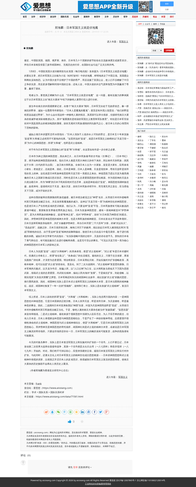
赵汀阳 (140, 159)
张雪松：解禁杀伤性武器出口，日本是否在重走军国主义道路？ (165, 92)
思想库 (135, 16)
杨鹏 (152, 166)
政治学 (53, 16)
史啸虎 (153, 177)
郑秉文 (140, 203)
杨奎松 (153, 162)
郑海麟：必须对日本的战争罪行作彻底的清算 (157, 71)
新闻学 (87, 16)
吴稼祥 (165, 192)
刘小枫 (153, 181)
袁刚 (152, 196)
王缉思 (140, 170)
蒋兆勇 (165, 185)
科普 (163, 16)
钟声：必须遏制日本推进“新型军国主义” (155, 116)
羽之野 (165, 203)
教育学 (97, 16)
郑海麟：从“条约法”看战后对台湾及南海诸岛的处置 (160, 63)
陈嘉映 (165, 144)
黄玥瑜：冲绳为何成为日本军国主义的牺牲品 (157, 100)
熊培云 (165, 177)
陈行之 (153, 136)
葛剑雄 (140, 192)
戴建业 (153, 159)
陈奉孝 (153, 170)
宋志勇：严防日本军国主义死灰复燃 (153, 124)
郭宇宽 (153, 151)
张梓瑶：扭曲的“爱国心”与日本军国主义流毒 (157, 96)
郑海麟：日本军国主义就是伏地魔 (152, 75)
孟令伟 (165, 181)
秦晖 (139, 136)
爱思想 (43, 7)
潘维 (164, 200)
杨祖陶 (140, 155)
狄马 (164, 174)
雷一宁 (140, 185)
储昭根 (153, 192)
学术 (34, 392)
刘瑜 (164, 188)
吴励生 (140, 200)
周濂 (139, 166)
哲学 (126, 16)
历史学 (116, 16)
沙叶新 (153, 188)
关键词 (145, 16)
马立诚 (165, 151)
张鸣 (139, 162)
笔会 (155, 16)
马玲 (139, 174)
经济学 (43, 16)
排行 (172, 16)
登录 (75, 467)
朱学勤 (153, 200)
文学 (107, 16)
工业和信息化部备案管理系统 (98, 483)
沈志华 (153, 155)
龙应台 (140, 140)
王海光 (165, 162)
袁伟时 (140, 177)
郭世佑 (165, 170)
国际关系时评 (57, 392)
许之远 (140, 196)
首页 (25, 16)
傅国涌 (153, 144)
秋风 (139, 181)
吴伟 (139, 188)
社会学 (76, 16)
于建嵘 (153, 147)
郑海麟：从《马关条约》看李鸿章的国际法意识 (158, 67)
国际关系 (65, 16)
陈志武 (165, 147)
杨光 (164, 207)
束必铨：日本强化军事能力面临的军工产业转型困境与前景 (163, 88)
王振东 (153, 174)
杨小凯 (165, 196)
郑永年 (165, 136)
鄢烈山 (140, 144)
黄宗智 (140, 147)
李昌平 (165, 159)
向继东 (165, 155)
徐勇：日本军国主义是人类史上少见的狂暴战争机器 (160, 104)
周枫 (152, 185)
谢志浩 (140, 207)
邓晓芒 (165, 166)
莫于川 (153, 203)
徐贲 (139, 151)
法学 (33, 16)
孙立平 (153, 207)
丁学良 (153, 140)
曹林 (164, 140)
